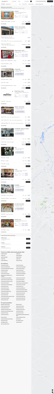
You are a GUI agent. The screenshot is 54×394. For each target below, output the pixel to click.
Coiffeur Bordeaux (4, 253)
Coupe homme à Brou (4, 270)
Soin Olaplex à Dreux (4, 322)
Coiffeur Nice (3, 258)
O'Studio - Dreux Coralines (20, 26)
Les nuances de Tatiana (19, 203)
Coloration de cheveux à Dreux (6, 309)
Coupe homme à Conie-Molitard (6, 277)
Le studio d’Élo (17, 69)
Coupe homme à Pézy (4, 294)
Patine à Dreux (18, 318)
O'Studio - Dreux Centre (19, 106)
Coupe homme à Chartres (5, 273)
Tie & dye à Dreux (19, 322)
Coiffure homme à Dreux (5, 307)
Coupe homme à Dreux (20, 312)
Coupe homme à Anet (19, 265)
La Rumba (16, 11)
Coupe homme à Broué (19, 270)
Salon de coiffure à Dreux (5, 323)
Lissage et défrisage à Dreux (20, 317)
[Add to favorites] (12, 11)
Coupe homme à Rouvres (20, 294)
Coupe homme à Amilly (4, 265)
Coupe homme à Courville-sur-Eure (6, 279)
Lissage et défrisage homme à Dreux (7, 318)
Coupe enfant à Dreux (19, 311)
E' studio (2, 242)
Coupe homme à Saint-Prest (20, 296)
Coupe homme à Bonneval (20, 268)
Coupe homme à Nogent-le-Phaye (21, 289)
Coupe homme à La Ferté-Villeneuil (6, 284)
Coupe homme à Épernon (20, 279)
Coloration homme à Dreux (20, 309)
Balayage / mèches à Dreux (5, 304)
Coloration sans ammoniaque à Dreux (7, 311)
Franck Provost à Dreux (5, 314)
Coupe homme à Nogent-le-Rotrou (21, 291)
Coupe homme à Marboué (5, 289)
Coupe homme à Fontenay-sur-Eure (7, 281)
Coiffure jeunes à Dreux (20, 307)
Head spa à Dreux (4, 317)
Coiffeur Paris (18, 258)
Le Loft (16, 169)
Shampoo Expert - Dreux (19, 50)
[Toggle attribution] (53, 393)
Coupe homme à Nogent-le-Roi (6, 291)
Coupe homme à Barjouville (5, 266)
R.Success (3, 246)
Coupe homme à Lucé (19, 286)
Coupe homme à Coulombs (20, 277)
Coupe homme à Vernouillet (20, 299)
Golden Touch (4, 237)
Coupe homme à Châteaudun (21, 273)
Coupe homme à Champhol (20, 271)
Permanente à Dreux (4, 320)
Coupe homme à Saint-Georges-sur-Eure (7, 296)
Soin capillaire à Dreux (19, 320)
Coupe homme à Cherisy (20, 275)
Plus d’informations (3, 23)
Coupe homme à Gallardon (20, 281)
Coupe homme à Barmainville (20, 266)
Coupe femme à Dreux (4, 312)
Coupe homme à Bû (4, 271)
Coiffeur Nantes (18, 257)
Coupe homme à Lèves (4, 286)
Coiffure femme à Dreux (20, 306)
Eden (16, 147)
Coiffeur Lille (18, 253)
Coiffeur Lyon (3, 255)
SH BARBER (17, 185)
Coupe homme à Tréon (4, 299)
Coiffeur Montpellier (4, 257)
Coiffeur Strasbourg (4, 260)
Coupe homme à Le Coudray (20, 284)
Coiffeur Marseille (19, 255)
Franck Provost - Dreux (19, 91)
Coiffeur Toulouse (19, 260)
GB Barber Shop (18, 219)
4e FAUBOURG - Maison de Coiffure (22, 128)
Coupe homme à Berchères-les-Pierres (7, 268)
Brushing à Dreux (19, 304)
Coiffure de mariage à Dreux (5, 306)
